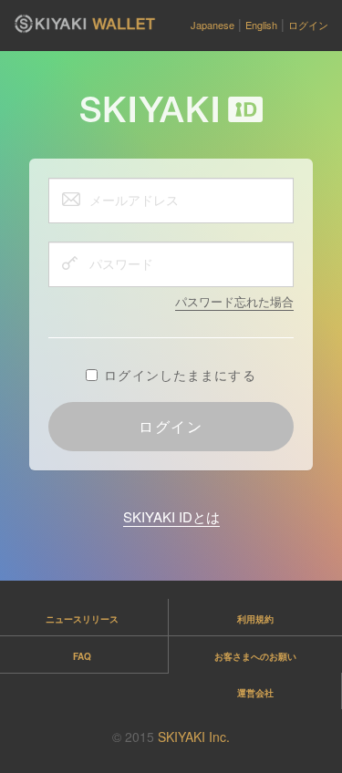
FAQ (82, 656)
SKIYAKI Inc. (194, 736)
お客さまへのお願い (255, 656)
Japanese (212, 24)
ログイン (308, 24)
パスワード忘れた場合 (234, 301)
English (261, 24)
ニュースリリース (82, 619)
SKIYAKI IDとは (171, 516)
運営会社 (255, 692)
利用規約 (255, 619)
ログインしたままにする (179, 375)
